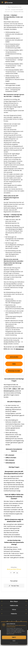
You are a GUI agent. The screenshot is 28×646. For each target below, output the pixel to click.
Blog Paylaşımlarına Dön (14, 7)
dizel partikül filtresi (14, 569)
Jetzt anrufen (14, 357)
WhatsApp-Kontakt (14, 371)
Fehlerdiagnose (10, 462)
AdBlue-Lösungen (10, 457)
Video (14, 364)
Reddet (14, 640)
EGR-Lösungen (9, 460)
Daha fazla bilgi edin (14, 643)
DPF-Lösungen (9, 455)
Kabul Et (14, 637)
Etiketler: (14, 567)
